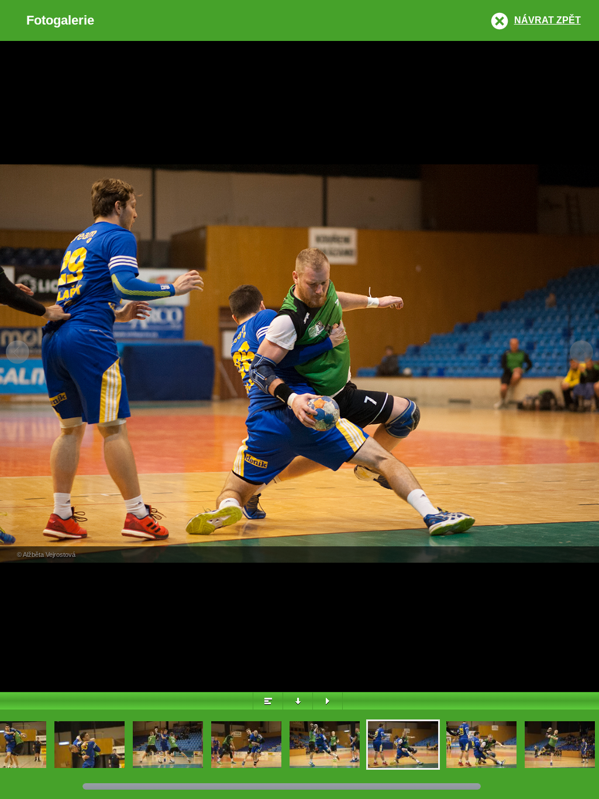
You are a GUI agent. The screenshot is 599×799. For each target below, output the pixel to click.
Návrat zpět (547, 20)
